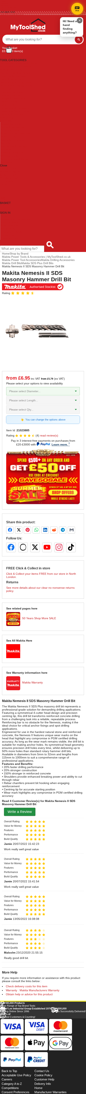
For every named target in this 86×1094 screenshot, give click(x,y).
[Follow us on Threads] (23, 547)
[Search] (79, 39)
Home (3, 1)
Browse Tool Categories (15, 219)
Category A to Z (10, 168)
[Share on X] (18, 530)
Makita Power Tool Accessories (21, 260)
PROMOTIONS (9, 178)
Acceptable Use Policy (16, 1075)
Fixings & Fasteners (12, 98)
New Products (9, 225)
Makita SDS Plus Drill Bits (37, 263)
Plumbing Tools (9, 130)
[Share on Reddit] (53, 530)
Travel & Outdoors (11, 152)
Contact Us (7, 235)
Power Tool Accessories (15, 133)
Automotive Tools (11, 69)
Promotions (7, 228)
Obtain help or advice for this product (29, 994)
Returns (4, 5)
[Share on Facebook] (9, 530)
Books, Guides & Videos (15, 72)
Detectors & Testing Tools (16, 85)
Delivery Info (42, 1083)
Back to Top (9, 1071)
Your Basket (9, 47)
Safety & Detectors (12, 139)
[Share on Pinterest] (27, 530)
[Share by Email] (71, 530)
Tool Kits (5, 149)
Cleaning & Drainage (13, 76)
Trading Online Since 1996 (25, 1010)
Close (3, 165)
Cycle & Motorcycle (12, 79)
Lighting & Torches (11, 114)
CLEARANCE (8, 181)
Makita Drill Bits (11, 263)
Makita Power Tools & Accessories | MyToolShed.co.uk (36, 256)
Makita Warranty (32, 682)
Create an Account (9, 8)
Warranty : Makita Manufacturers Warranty (32, 990)
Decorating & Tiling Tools (15, 82)
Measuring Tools (10, 123)
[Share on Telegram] (62, 530)
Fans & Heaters (10, 95)
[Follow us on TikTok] (71, 547)
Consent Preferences (15, 1092)
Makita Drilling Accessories (58, 260)
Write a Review (20, 812)
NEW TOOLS (8, 175)
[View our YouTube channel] (47, 547)
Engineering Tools (11, 92)
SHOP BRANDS (10, 171)
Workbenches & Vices (14, 159)
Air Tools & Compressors (15, 66)
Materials (6, 120)
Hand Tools (7, 104)
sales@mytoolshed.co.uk (12, 14)
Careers (7, 1079)
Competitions (10, 1088)
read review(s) (49, 435)
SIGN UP (5, 184)
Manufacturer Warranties (50, 1092)
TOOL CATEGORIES (13, 56)
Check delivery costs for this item (26, 986)
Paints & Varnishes (12, 127)
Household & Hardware (14, 108)
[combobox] (38, 39)
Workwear (6, 162)
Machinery (6, 117)
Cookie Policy (43, 1075)
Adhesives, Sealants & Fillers (18, 63)
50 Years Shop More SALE (39, 618)
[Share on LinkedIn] (45, 530)
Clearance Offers (11, 231)
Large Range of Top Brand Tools (17, 1004)
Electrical (5, 88)
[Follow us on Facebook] (11, 547)
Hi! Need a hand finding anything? (70, 27)
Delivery (4, 3)
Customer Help (9, 238)
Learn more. (60, 444)
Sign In (4, 10)
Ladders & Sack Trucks (14, 111)
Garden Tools (8, 101)
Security (5, 143)
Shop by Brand (9, 222)
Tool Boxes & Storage (13, 146)
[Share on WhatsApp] (36, 530)
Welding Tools (9, 155)
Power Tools (8, 136)
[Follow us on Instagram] (59, 547)
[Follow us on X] (35, 547)
